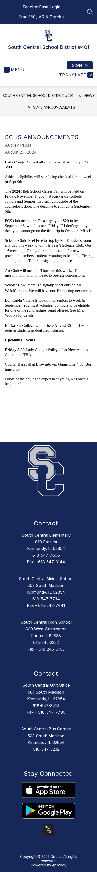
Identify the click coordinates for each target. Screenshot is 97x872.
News (89, 95)
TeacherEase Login (41, 6)
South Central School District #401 (38, 95)
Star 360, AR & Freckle (41, 16)
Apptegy (59, 865)
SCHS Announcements (54, 107)
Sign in (80, 65)
